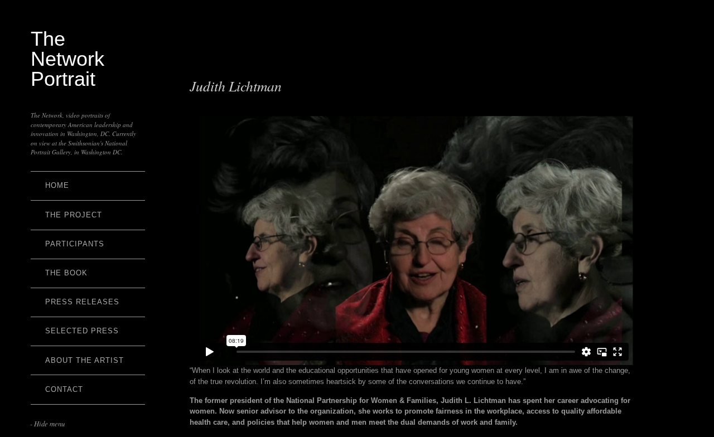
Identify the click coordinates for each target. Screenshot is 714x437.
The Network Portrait (67, 58)
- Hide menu (47, 423)
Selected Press (82, 331)
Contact (64, 389)
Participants (74, 244)
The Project (73, 215)
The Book (66, 273)
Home (57, 185)
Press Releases (82, 302)
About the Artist (84, 360)
